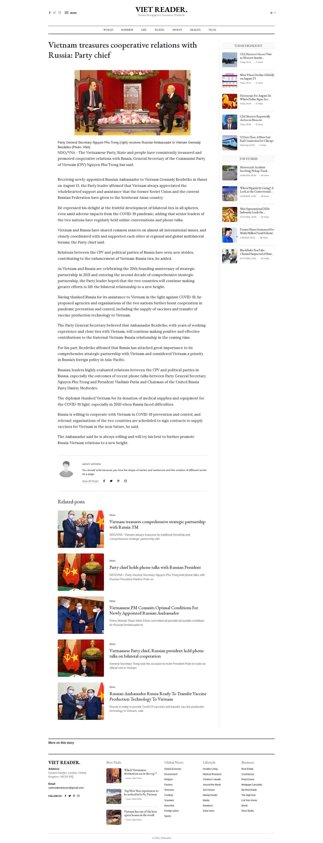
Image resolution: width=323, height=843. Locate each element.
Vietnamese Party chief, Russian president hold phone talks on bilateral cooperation (157, 653)
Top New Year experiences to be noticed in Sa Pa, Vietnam (141, 792)
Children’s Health (212, 779)
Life (144, 29)
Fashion (168, 784)
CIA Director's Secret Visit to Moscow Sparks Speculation (256, 57)
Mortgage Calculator (252, 784)
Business (127, 29)
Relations (208, 805)
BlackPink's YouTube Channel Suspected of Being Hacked (256, 253)
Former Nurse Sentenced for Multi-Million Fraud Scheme (257, 231)
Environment (170, 774)
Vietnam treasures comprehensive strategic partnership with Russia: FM (157, 524)
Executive (169, 805)
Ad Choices (209, 790)
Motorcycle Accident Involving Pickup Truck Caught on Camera (253, 170)
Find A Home (248, 779)
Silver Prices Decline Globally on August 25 (257, 76)
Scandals (169, 800)
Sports (177, 29)
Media (206, 800)
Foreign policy (171, 811)
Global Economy (172, 769)
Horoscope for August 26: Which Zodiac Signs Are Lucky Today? (255, 99)
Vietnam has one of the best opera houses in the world (140, 813)
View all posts (90, 481)
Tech (212, 29)
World (108, 29)
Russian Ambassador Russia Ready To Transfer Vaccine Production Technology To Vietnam (158, 696)
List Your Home (249, 800)
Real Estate (247, 769)
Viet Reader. (161, 9)
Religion (168, 779)
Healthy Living (210, 769)
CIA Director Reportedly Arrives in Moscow (255, 118)
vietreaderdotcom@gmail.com (66, 787)
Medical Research (212, 774)
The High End (249, 795)
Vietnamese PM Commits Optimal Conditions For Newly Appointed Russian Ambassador (154, 610)
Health (195, 29)
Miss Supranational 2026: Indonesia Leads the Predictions (255, 212)
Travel (159, 29)
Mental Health (210, 795)
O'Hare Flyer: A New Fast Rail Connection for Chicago (257, 139)
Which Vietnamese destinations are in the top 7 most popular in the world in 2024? (140, 775)
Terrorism (169, 790)
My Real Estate (249, 790)
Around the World (212, 784)
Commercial (248, 774)
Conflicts (168, 795)
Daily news (208, 811)
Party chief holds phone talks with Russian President (155, 567)
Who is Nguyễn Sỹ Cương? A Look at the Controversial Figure (257, 191)
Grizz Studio (248, 811)
